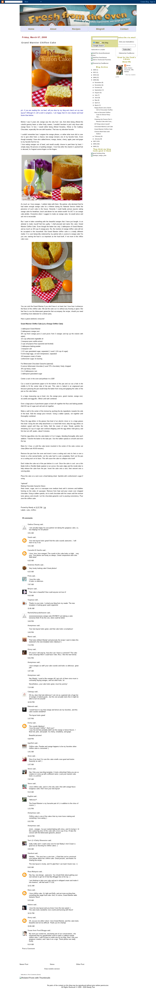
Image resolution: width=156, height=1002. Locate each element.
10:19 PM (31, 836)
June (96, 97)
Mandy (129, 65)
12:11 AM (31, 886)
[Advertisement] (101, 193)
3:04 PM (31, 621)
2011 (94, 72)
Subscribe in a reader (98, 49)
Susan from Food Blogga (37, 930)
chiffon (33, 510)
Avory (30, 917)
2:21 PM (31, 821)
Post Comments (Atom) (34, 974)
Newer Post (24, 964)
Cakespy (31, 692)
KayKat (30, 796)
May (96, 100)
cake (28, 510)
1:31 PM (31, 809)
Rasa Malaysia (33, 872)
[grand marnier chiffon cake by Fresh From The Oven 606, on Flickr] (52, 106)
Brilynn (30, 589)
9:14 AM (31, 792)
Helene (30, 905)
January (97, 139)
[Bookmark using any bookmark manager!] (102, 55)
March (97, 105)
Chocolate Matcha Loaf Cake (103, 126)
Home (31, 29)
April (96, 102)
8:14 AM (31, 944)
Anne (30, 756)
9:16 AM (31, 595)
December (98, 82)
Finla (29, 576)
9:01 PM (31, 658)
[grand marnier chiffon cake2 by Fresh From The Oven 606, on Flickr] (51, 200)
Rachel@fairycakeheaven (37, 613)
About (53, 29)
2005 (94, 146)
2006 (94, 144)
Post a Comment (28, 948)
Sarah (30, 537)
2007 (94, 141)
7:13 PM (31, 645)
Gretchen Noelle (34, 565)
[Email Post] (44, 507)
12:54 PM (31, 702)
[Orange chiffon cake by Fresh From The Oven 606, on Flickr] (52, 302)
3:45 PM (31, 632)
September (98, 90)
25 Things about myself (102, 124)
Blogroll (100, 29)
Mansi (30, 637)
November (98, 85)
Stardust (31, 853)
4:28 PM (31, 739)
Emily (30, 723)
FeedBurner (130, 53)
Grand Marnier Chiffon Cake (103, 129)
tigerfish (31, 743)
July (96, 95)
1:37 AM (31, 764)
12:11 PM (31, 913)
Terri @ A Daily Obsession (38, 840)
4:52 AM (31, 849)
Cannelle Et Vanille (35, 550)
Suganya (31, 600)
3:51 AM (31, 533)
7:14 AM (31, 687)
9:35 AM (31, 900)
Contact (124, 29)
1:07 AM (31, 671)
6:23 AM (31, 572)
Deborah (31, 706)
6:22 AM (31, 560)
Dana (29, 890)
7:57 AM (31, 779)
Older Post (80, 964)
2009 (94, 77)
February (98, 136)
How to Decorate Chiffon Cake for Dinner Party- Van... (102, 115)
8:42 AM (31, 867)
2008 (94, 80)
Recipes (76, 29)
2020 (94, 70)
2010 (94, 75)
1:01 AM (31, 752)
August (97, 92)
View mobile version (52, 969)
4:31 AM (31, 546)
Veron (30, 783)
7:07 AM (31, 584)
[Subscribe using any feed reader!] (99, 57)
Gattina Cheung (33, 524)
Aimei (30, 769)
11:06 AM (31, 608)
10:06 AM (31, 926)
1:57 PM (31, 718)
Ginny (30, 649)
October (97, 87)
